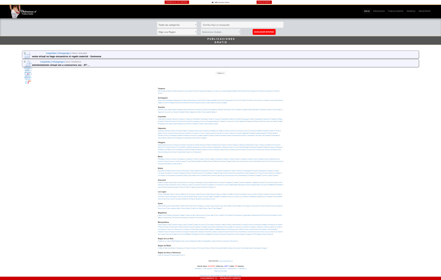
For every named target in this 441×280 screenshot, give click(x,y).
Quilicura (198, 149)
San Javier (250, 161)
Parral (210, 161)
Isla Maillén (217, 196)
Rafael (204, 175)
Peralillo (279, 121)
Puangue (186, 231)
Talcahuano (251, 175)
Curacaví (250, 224)
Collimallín (248, 182)
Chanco (196, 159)
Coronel (175, 173)
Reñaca (229, 135)
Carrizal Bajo (212, 109)
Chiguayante (262, 170)
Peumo (173, 149)
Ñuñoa (242, 229)
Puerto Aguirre (247, 206)
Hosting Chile (203, 275)
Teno (272, 161)
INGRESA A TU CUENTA (176, 2)
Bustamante (204, 170)
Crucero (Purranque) (170, 196)
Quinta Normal (223, 231)
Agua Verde (162, 100)
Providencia (179, 231)
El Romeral (173, 227)
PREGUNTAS (379, 11)
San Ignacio (257, 248)
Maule (194, 161)
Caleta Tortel (184, 206)
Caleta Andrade (175, 206)
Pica (248, 91)
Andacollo (169, 119)
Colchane (180, 91)
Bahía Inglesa (173, 109)
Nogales (263, 133)
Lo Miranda (224, 147)
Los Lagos (167, 241)
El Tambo (180, 121)
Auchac (193, 194)
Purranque (178, 199)
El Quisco (271, 130)
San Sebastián (267, 135)
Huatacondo (202, 91)
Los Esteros (236, 196)
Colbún (202, 159)
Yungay (264, 248)
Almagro (166, 182)
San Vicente (173, 152)
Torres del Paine (199, 217)
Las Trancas (259, 173)
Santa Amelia (181, 152)
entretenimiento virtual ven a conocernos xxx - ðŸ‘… (61, 65)
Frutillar (210, 196)
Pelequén (278, 147)
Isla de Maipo (229, 227)
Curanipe (243, 159)
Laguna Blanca (247, 215)
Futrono (219, 241)
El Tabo (278, 130)
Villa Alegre (168, 163)
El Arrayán (257, 224)
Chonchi (272, 194)
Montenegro (231, 229)
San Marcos (188, 123)
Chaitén (260, 194)
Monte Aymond (257, 215)
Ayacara (203, 194)
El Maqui (280, 119)
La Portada (265, 100)
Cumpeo (237, 159)
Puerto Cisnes (162, 208)
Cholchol (241, 182)
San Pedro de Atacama (194, 102)
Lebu (265, 173)
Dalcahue (191, 196)
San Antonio (250, 135)
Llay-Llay (219, 133)
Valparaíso (180, 138)
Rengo (227, 149)
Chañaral (219, 109)
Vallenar (213, 112)
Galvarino (160, 184)
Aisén (160, 206)
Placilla (193, 149)
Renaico (176, 187)
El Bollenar (265, 224)
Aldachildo (166, 194)
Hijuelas (160, 133)
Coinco (256, 145)
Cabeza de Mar (190, 215)
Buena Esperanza (189, 109)
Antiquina (168, 170)
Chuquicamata (229, 100)
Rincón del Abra (241, 149)
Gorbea (167, 184)
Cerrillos (190, 224)
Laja (246, 173)
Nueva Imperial (251, 184)
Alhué (160, 224)
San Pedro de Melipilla (205, 234)
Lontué (189, 161)
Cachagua (191, 130)
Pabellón (182, 112)
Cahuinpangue (199, 182)
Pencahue (222, 161)
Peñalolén (160, 231)
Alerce (172, 194)
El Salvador (262, 109)
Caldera (205, 109)
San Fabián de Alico (247, 248)
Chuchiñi (238, 119)
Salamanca (181, 123)
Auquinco (184, 145)
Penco (199, 175)
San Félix (198, 112)
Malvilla (252, 133)
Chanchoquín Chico (228, 109)
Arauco (180, 170)
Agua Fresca (162, 215)
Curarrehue (269, 182)
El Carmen (275, 145)
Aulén (198, 194)
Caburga (191, 182)
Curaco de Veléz (182, 196)
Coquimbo (273, 119)
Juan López (257, 100)
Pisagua (253, 91)
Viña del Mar (196, 138)
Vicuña (215, 123)
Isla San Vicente (228, 173)
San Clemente (241, 161)
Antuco (174, 170)
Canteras (239, 170)
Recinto (214, 175)
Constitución (218, 159)
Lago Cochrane (214, 206)
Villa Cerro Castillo (197, 208)
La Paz (178, 184)
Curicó (255, 159)
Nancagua (253, 147)
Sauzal (263, 161)
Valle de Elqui (208, 123)
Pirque (166, 231)
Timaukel (191, 217)
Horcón (204, 121)
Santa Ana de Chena (233, 234)
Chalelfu (235, 182)
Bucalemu (190, 145)
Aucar (188, 194)
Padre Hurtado (249, 229)
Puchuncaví (193, 135)
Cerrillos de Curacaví (199, 224)
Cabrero (211, 170)
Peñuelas (160, 135)
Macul (197, 229)
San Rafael (257, 161)
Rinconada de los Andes (239, 135)
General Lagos (175, 255)
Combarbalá (258, 119)
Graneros (173, 147)
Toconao (217, 102)
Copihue (225, 159)
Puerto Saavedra (167, 187)
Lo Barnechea (177, 229)
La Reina (265, 227)
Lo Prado (192, 229)
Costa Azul (252, 130)
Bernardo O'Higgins (179, 215)
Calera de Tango (177, 224)
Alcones (170, 145)
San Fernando (257, 149)
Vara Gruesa (278, 161)
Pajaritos (270, 196)
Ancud (177, 194)
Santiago (242, 234)
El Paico (166, 227)
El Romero (173, 121)
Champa (217, 224)
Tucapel (269, 175)
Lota (168, 175)
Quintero (211, 135)
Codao (229, 145)
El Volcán (179, 227)
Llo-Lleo (225, 133)
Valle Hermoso (172, 138)
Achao (160, 194)
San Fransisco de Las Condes (265, 231)
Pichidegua (180, 149)
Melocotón (224, 229)
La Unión (213, 241)
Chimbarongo (216, 145)
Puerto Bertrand (265, 206)
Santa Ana (223, 234)
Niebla (259, 196)
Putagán (229, 161)
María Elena (278, 100)
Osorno (264, 196)
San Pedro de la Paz (231, 175)
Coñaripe (278, 194)
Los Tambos (174, 112)
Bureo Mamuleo (195, 170)
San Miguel (194, 234)
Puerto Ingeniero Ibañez (174, 208)
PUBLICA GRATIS (395, 11)
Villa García (205, 187)
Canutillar (230, 194)
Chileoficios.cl (198, 268)
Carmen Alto (201, 100)
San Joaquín (161, 234)
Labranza (184, 184)
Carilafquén (229, 182)
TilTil (254, 234)
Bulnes (174, 248)
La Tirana (222, 91)
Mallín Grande (232, 206)
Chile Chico (192, 206)
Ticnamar (275, 91)
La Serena (229, 121)
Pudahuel (201, 231)
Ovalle (274, 121)
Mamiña (229, 91)
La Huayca (216, 91)
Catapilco (220, 130)
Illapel (216, 121)
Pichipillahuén (271, 184)
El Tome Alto (187, 121)
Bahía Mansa (211, 194)
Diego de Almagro (253, 109)
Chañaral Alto (224, 119)
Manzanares (241, 184)
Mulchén (173, 175)
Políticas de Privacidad (220, 271)
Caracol (236, 194)
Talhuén (195, 123)
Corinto (231, 159)
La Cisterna (237, 227)
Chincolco (233, 130)
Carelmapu (243, 194)
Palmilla (265, 147)
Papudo (274, 133)
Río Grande (183, 102)
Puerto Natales (272, 215)
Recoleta (230, 231)
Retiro (234, 161)
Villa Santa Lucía (200, 199)
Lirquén (270, 173)
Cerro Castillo (219, 215)
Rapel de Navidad (221, 135)
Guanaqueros (196, 121)
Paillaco (200, 241)
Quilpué (206, 135)
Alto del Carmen (163, 109)
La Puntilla (188, 147)
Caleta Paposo (192, 100)
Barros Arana (178, 182)
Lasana (272, 100)
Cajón (205, 182)
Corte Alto (160, 196)
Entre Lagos (198, 196)
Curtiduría (261, 159)
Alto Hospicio (162, 91)
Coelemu (187, 248)
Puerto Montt (277, 196)
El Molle (161, 121)
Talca (268, 161)
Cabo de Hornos (200, 215)
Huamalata (210, 121)
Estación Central (188, 227)
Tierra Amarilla (206, 112)
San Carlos (237, 248)
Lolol (230, 147)
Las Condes (277, 227)
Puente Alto (208, 231)
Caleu (184, 224)
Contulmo (168, 173)
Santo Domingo (162, 138)
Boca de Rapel (177, 130)
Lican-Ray (196, 184)
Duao (266, 159)
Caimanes (181, 119)
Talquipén (258, 175)
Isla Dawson (238, 215)
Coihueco (194, 248)
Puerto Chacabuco (276, 206)
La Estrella (181, 147)
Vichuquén (161, 163)
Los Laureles (218, 184)
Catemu (227, 130)
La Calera (194, 133)
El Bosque (272, 224)
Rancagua (216, 149)
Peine (177, 102)
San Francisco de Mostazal (269, 149)
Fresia (205, 196)
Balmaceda (166, 206)
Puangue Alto (193, 231)
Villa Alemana (188, 138)
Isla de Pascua (173, 133)
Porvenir (264, 215)
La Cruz (200, 133)
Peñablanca (161, 149)
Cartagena (206, 130)
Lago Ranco (226, 241)
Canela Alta (196, 119)
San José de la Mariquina (189, 241)
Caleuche (202, 145)
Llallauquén (217, 147)
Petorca (166, 135)
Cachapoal (218, 170)
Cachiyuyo (198, 109)
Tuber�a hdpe (225, 275)
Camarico (188, 119)
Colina (228, 224)
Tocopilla (223, 102)
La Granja (251, 227)
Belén (169, 91)
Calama (184, 100)
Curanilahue (181, 173)
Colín (206, 159)
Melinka (239, 206)
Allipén (160, 182)
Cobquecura (180, 248)
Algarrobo (161, 130)
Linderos (169, 229)
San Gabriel (278, 231)
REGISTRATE (264, 2)
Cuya (185, 91)
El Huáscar (244, 100)
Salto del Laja (221, 175)
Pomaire (172, 231)
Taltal (212, 102)
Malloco (212, 229)
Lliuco (230, 196)
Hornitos (250, 100)
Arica (160, 255)
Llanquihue (224, 196)
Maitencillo (243, 121)
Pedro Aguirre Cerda (265, 229)
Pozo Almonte (268, 91)
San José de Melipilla (184, 234)
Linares (166, 161)
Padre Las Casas (261, 184)
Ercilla (275, 182)
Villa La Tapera (208, 208)
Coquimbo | (52, 53)
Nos (237, 229)
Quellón (185, 199)
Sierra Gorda (205, 102)
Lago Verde (223, 206)
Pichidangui (161, 123)
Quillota (200, 135)
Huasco (269, 109)
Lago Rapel (195, 147)
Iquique (209, 91)
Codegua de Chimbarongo (246, 145)
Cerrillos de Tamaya (213, 119)
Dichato (188, 173)
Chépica (208, 145)
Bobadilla (161, 159)
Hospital (204, 227)
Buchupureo (186, 170)
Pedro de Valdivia (169, 102)
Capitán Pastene (213, 182)
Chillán (161, 248)
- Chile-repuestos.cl (207, 268)
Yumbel (275, 175)
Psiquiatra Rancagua (236, 275)
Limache (212, 133)
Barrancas (168, 130)
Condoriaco (266, 119)
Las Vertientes (162, 229)
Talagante (249, 234)
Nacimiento (180, 175)
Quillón (225, 248)
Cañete (233, 170)
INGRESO (411, 11)
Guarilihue (209, 173)
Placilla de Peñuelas (183, 135)
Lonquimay (211, 184)
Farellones (197, 227)
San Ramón (215, 234)
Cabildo (184, 130)
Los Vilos (236, 121)
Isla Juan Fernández (184, 133)
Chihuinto (238, 109)
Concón (245, 130)
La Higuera (222, 121)
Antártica (169, 215)
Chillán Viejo (167, 248)
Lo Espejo (185, 229)
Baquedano (178, 100)
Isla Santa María (239, 173)
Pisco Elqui (169, 123)
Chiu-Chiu (220, 100)
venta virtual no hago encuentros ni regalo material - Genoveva (66, 56)
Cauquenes (189, 159)
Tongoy (201, 123)
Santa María (275, 135)
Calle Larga (198, 130)
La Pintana (258, 227)
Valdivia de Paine (261, 234)
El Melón (265, 130)
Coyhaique (200, 206)
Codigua (223, 224)
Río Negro (191, 199)
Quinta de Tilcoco (207, 149)
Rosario (249, 149)
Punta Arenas (167, 217)
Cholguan (270, 170)
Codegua (234, 145)
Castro (255, 194)
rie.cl (208, 275)
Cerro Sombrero (228, 215)
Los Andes (239, 133)
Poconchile (260, 91)
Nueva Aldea (192, 175)
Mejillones (160, 102)
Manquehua (250, 121)
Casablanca (213, 130)
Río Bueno (234, 241)
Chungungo (245, 119)
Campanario (226, 170)
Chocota (239, 130)
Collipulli (254, 182)
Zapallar (203, 138)
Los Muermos (245, 196)
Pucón (159, 187)
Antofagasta (170, 100)
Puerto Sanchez (186, 208)
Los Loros (167, 112)
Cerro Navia (210, 224)
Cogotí (251, 119)
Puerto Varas (170, 199)
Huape (221, 173)
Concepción (161, 173)
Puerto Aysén (256, 206)
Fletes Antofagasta (215, 275)
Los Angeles (277, 173)
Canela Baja (203, 119)
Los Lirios (235, 147)
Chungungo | (64, 53)
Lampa (271, 227)
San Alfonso (243, 231)
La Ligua (206, 133)
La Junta (206, 206)
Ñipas (185, 175)
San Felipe (258, 135)
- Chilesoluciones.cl (231, 268)
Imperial (172, 184)
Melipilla (218, 229)
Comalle (211, 159)
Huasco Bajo (276, 109)
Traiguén (192, 187)
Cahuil (196, 145)
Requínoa (233, 149)
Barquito (180, 109)
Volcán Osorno (210, 199)
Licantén (160, 161)
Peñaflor (274, 229)
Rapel (174, 123)
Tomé (264, 175)
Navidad (257, 133)
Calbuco (218, 194)
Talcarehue (197, 152)
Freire (279, 182)
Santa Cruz (189, 152)
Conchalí (244, 224)
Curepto (249, 159)
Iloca (277, 159)
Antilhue (183, 194)
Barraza (175, 119)
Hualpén (215, 173)
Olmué (269, 133)
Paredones (272, 147)
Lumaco (226, 184)
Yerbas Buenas (176, 163)
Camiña (174, 91)
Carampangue (247, 170)
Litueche (210, 147)
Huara (196, 91)
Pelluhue (216, 161)
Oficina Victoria (241, 91)
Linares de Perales (175, 161)
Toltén (187, 187)
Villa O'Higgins (217, 208)
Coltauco (262, 145)
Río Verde (175, 217)
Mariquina (178, 241)
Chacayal (254, 170)
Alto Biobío (162, 170)
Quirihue (230, 248)
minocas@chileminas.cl (226, 261)
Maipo (202, 229)
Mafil (173, 241)
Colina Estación (236, 224)
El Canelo (278, 224)
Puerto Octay (161, 199)
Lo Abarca (231, 133)
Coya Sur (236, 100)
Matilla (234, 91)
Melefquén (253, 196)
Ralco (208, 175)
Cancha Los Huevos (171, 159)
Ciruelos (223, 145)
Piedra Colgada (190, 112)
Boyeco (185, 182)
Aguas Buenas (163, 145)
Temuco (182, 187)
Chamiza (266, 194)
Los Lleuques (161, 175)
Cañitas (224, 194)
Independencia (220, 227)
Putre (182, 255)
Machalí (242, 147)
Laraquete (251, 173)
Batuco (165, 224)
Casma (249, 194)
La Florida (244, 227)
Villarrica (212, 187)
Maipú (207, 229)
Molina (206, 161)
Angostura (177, 145)
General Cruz (201, 173)
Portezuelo (219, 248)
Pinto (213, 248)
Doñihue (268, 145)
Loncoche (203, 184)
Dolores (191, 91)
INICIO (367, 11)
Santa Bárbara (243, 175)
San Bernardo (251, 231)
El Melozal (272, 159)
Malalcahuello (233, 184)
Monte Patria (258, 121)
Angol (171, 182)
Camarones (166, 255)
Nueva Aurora (267, 121)
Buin (170, 224)
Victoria (198, 187)
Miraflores (200, 161)
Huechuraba (211, 227)
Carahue (221, 182)
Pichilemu (186, 149)
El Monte (160, 227)
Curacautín (261, 182)
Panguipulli (206, 241)
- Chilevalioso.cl (241, 268)
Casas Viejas (210, 215)
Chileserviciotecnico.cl (219, 268)
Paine (256, 229)
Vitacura (270, 234)
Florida (194, 173)
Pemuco (208, 248)
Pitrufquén (279, 184)
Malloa (247, 147)
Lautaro (190, 184)
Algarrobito (162, 119)
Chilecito (231, 119)
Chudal (276, 170)
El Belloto (258, 130)
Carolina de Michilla (211, 100)
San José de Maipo (171, 234)
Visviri (159, 93)
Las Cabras (203, 147)
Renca (236, 231)
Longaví (183, 161)
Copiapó (244, 109)
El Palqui (166, 121)
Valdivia (161, 241)
